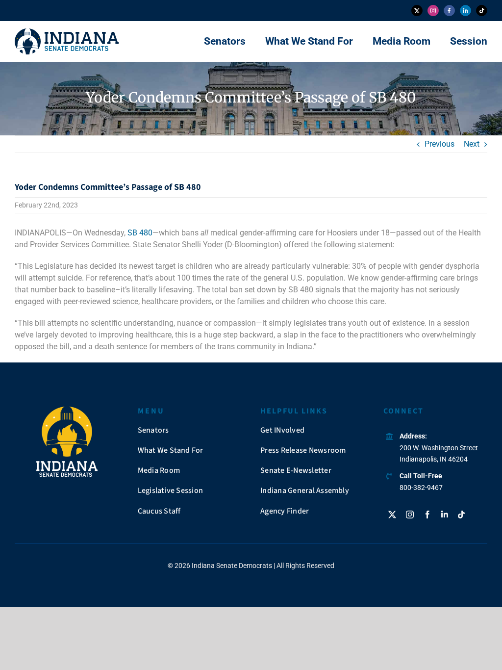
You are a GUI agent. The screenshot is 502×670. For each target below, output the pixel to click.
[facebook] (449, 10)
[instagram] (433, 10)
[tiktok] (481, 10)
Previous (439, 144)
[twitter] (417, 10)
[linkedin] (465, 10)
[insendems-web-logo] (67, 32)
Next (471, 144)
